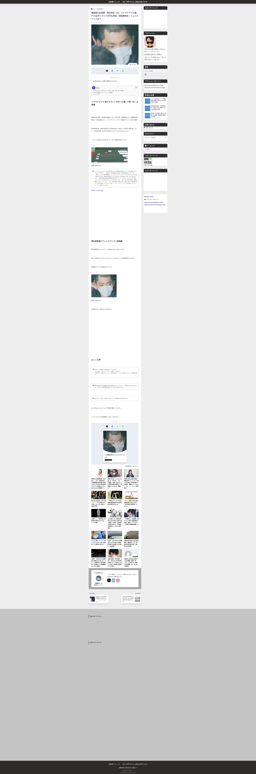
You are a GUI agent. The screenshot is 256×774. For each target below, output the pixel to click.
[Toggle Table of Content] (135, 87)
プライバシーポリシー (128, 770)
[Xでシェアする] (107, 71)
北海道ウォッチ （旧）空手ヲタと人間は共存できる (128, 2)
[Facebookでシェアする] (112, 71)
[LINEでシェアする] (123, 71)
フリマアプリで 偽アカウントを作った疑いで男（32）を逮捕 (109, 90)
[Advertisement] (115, 207)
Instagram (118, 582)
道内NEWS (136, 466)
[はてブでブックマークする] (117, 71)
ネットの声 (97, 94)
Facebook (113, 582)
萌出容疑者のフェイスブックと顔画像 (103, 92)
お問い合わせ (149, 127)
